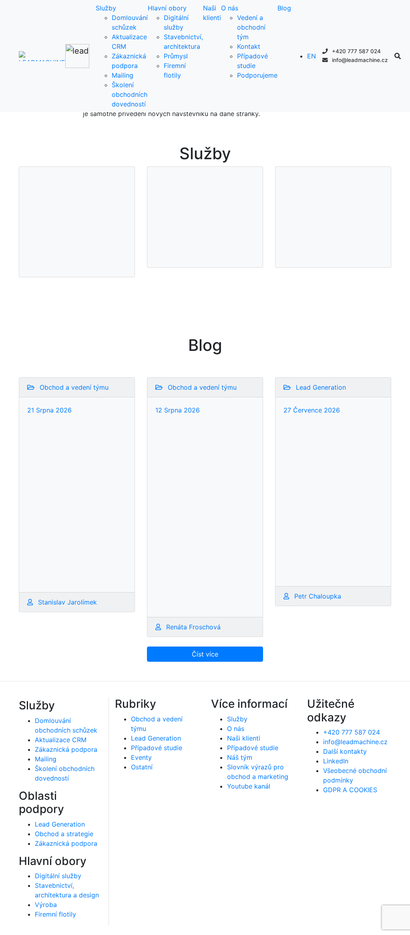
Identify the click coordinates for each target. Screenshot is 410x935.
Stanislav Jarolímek (66, 602)
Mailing (122, 75)
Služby (106, 8)
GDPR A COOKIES (350, 790)
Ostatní (142, 767)
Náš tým (239, 757)
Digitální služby (58, 876)
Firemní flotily (55, 914)
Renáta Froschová (192, 627)
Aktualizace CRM (60, 740)
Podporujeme (257, 75)
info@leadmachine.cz (359, 60)
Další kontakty (345, 751)
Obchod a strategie (64, 834)
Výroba (46, 905)
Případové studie (156, 748)
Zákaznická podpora (66, 749)
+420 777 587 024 (355, 51)
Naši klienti (243, 738)
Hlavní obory (167, 8)
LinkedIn (335, 761)
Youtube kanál (248, 786)
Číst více (205, 654)
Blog (284, 8)
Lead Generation (60, 824)
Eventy (141, 757)
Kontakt (248, 46)
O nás (229, 8)
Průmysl (176, 56)
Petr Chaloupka (316, 596)
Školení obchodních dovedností (129, 94)
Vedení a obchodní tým (251, 27)
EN (311, 56)
